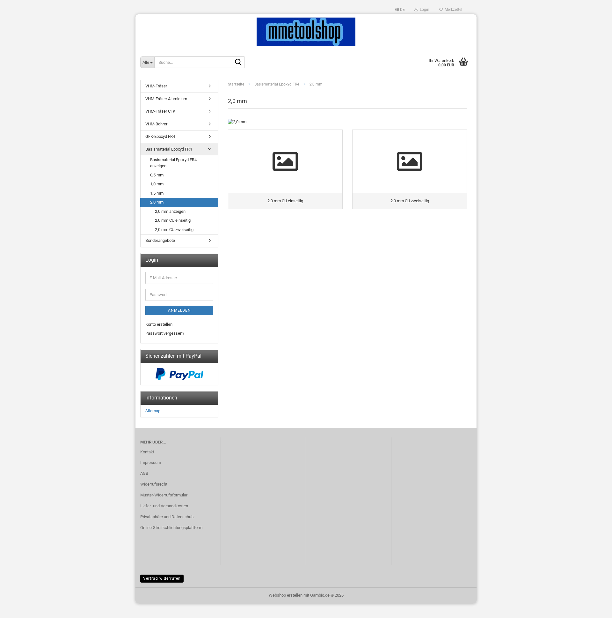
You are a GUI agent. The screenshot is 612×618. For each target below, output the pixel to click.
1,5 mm (157, 193)
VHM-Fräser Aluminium (166, 98)
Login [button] (423, 9)
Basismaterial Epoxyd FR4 (168, 149)
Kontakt (147, 452)
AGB (144, 473)
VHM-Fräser (156, 86)
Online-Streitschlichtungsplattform (171, 527)
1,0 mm (157, 184)
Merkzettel (452, 9)
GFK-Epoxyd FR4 (160, 136)
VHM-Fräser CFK (160, 111)
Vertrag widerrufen (162, 578)
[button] (400, 9)
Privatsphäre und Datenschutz (167, 516)
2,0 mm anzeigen (170, 211)
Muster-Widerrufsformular (163, 495)
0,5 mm (157, 175)
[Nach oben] (594, 608)
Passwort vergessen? (164, 333)
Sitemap (152, 410)
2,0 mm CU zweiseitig (174, 229)
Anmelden (179, 310)
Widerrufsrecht (153, 484)
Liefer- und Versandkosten (164, 505)
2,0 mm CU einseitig (173, 220)
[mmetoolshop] (306, 31)
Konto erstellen (158, 324)
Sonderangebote (160, 240)
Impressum (150, 462)
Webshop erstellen (285, 595)
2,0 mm (157, 202)
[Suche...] (238, 62)
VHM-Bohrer (156, 124)
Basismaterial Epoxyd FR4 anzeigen (173, 162)
